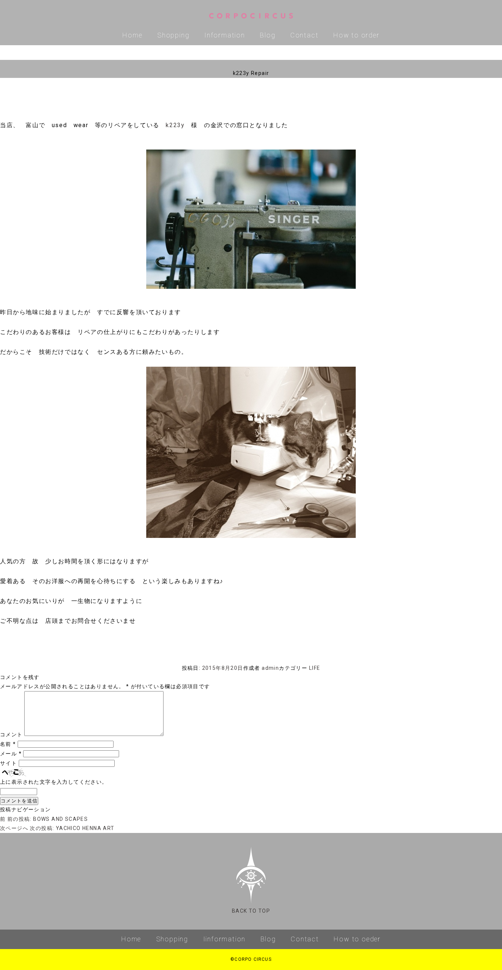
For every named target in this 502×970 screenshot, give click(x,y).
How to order (356, 35)
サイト (8, 763)
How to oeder (357, 939)
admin (270, 668)
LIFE (314, 668)
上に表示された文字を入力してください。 (54, 782)
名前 (8, 744)
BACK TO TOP (251, 911)
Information (224, 35)
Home (132, 35)
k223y (175, 125)
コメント (11, 734)
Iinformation (224, 939)
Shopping (173, 35)
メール (11, 754)
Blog (267, 35)
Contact (304, 35)
